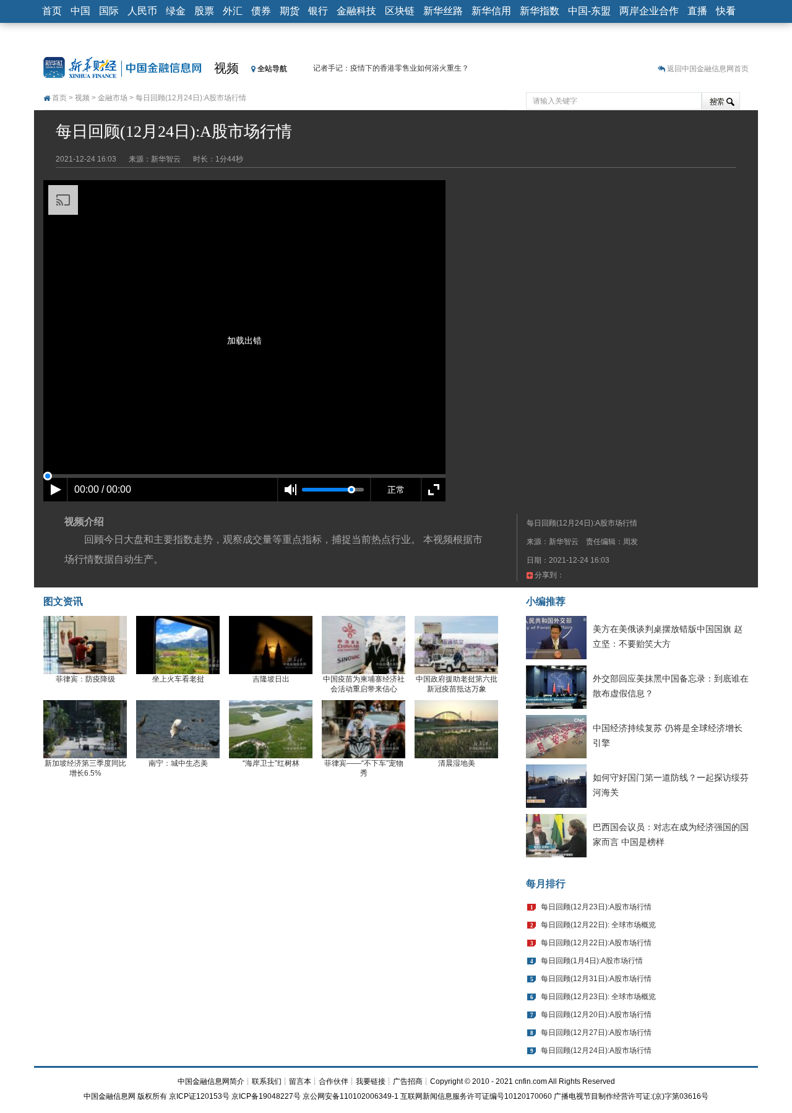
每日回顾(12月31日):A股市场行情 (596, 978)
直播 (697, 11)
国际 (109, 11)
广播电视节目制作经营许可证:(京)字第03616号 (631, 1096)
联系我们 (267, 1081)
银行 (318, 11)
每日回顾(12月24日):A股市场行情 (596, 1050)
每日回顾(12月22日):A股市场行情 (596, 942)
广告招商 (408, 1081)
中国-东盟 (589, 11)
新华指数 (539, 11)
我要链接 (370, 1081)
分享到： (548, 575)
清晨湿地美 (456, 763)
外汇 (233, 11)
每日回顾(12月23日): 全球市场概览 (598, 996)
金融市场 (112, 97)
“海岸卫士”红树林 (271, 763)
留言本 (300, 1081)
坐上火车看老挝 (178, 679)
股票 (204, 11)
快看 (726, 11)
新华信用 (491, 11)
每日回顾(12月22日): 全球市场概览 (598, 924)
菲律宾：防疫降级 (85, 679)
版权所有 (152, 1096)
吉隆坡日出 (271, 679)
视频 (226, 68)
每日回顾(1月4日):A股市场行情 (592, 960)
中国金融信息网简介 (211, 1081)
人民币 (142, 11)
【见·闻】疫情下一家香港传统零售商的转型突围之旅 (399, 70)
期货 (289, 11)
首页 (52, 11)
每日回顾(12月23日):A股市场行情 (596, 907)
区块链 (400, 11)
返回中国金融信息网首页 (708, 68)
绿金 (176, 11)
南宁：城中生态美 (178, 763)
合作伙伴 (333, 1081)
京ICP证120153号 (199, 1096)
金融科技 (356, 11)
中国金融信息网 (110, 1096)
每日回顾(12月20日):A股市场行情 (596, 1014)
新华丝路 (443, 11)
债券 (261, 11)
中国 (80, 11)
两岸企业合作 (649, 11)
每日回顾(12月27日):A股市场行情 (596, 1032)
